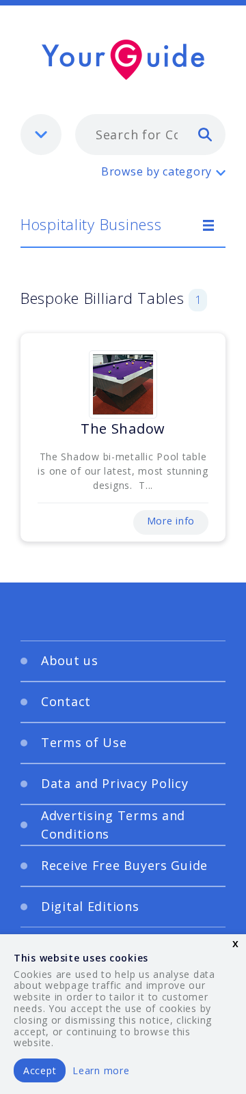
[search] (205, 134)
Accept (39, 1070)
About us (69, 660)
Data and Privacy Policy (115, 783)
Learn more (100, 1070)
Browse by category (156, 171)
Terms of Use (84, 742)
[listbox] (41, 134)
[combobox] (150, 134)
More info (171, 520)
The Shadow (123, 428)
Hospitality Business (90, 224)
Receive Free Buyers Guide (124, 865)
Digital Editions (90, 906)
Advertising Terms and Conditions (113, 824)
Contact (66, 701)
